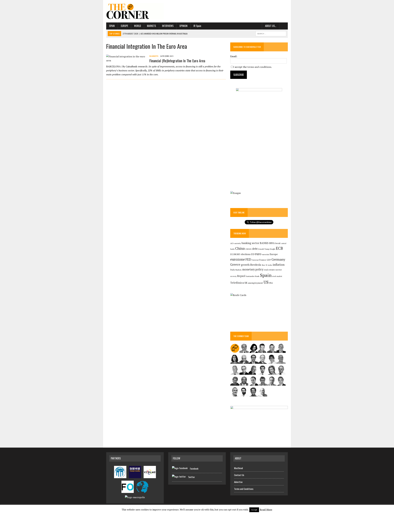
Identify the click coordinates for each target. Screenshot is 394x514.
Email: (233, 56)
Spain (112, 26)
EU (252, 254)
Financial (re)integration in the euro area (177, 60)
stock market (277, 276)
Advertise (238, 482)
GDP (269, 260)
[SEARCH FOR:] (270, 33)
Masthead (238, 468)
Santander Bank (252, 276)
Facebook (194, 468)
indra (270, 265)
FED (248, 259)
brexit (278, 243)
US (266, 282)
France (262, 259)
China (240, 248)
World (137, 26)
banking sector (250, 243)
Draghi (272, 249)
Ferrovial (255, 260)
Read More (266, 509)
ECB (279, 248)
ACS (232, 243)
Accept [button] (254, 509)
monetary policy (252, 269)
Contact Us (239, 475)
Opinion (183, 26)
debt (255, 248)
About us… (270, 26)
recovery (233, 276)
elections (246, 254)
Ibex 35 (264, 265)
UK (245, 282)
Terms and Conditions (243, 488)
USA (271, 283)
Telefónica (237, 282)
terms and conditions (259, 67)
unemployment (255, 283)
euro (258, 254)
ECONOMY (235, 254)
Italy (232, 269)
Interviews (167, 26)
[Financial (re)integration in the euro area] (126, 60)
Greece (235, 264)
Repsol (241, 276)
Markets (151, 26)
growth (245, 264)
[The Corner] (135, 11)
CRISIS (248, 249)
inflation (279, 265)
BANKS (264, 243)
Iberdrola (255, 264)
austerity (237, 243)
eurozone (237, 259)
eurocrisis (265, 254)
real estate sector (273, 269)
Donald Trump (263, 249)
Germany (278, 259)
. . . (283, 26)
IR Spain (197, 26)
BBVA (272, 243)
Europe (124, 26)
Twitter (191, 477)
